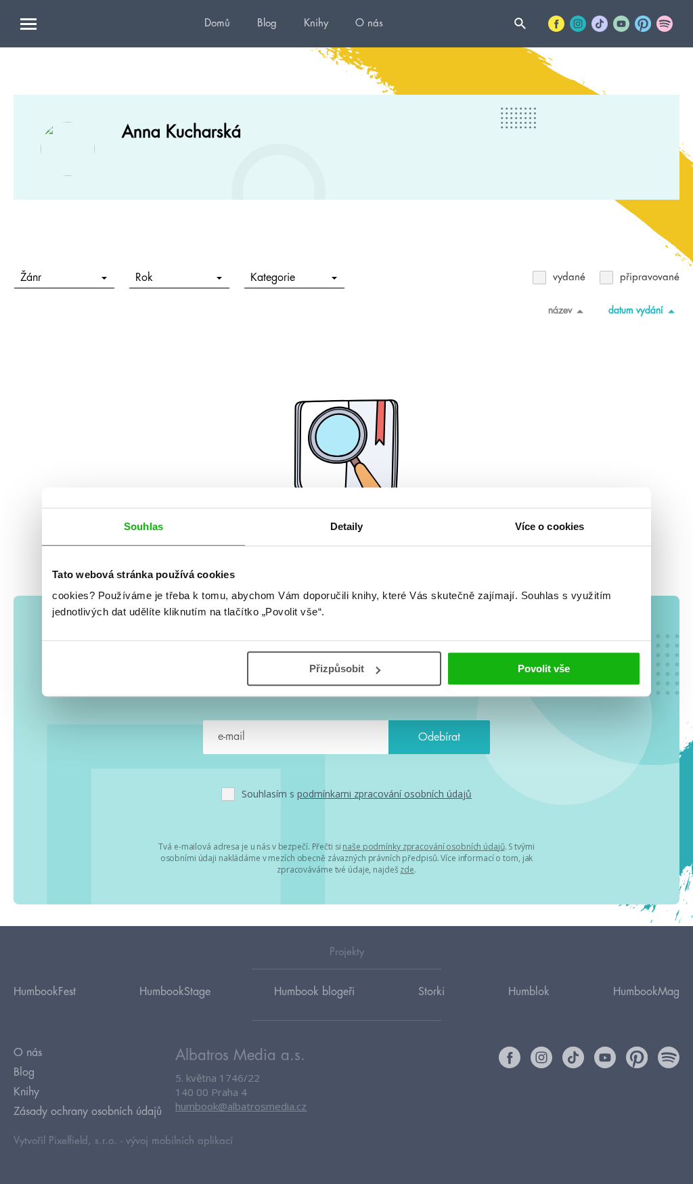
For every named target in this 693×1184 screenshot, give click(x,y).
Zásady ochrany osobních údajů (88, 1111)
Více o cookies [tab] (549, 526)
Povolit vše (544, 668)
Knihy (316, 23)
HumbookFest (45, 991)
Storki (431, 991)
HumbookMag (646, 991)
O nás (369, 23)
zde (407, 869)
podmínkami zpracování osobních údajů (384, 793)
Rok (144, 277)
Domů (217, 23)
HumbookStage (174, 991)
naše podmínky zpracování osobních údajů (423, 846)
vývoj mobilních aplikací (179, 1141)
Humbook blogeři (314, 991)
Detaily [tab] (346, 526)
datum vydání (635, 310)
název (560, 310)
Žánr (30, 277)
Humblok (529, 991)
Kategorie (272, 277)
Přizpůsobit (336, 668)
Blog (267, 23)
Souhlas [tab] (143, 526)
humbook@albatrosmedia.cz (241, 1106)
